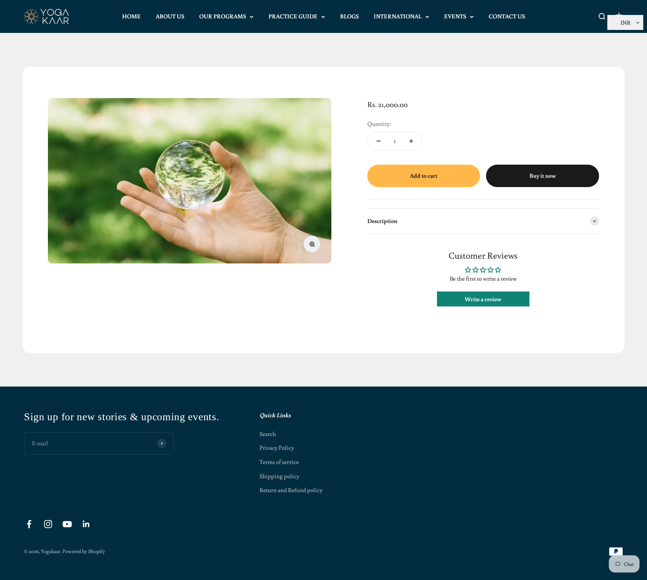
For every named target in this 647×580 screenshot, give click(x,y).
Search (267, 433)
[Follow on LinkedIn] (86, 524)
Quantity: (379, 123)
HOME (131, 16)
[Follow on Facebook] (29, 524)
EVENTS (455, 16)
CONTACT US (507, 16)
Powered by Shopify (84, 551)
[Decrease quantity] (378, 141)
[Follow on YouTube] (67, 524)
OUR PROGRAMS (222, 16)
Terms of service (279, 461)
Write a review (483, 299)
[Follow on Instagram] (48, 524)
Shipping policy (279, 476)
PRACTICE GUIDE (293, 16)
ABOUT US (170, 16)
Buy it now (542, 175)
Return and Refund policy (290, 490)
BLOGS (349, 16)
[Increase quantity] (411, 141)
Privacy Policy (276, 447)
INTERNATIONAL (398, 16)
